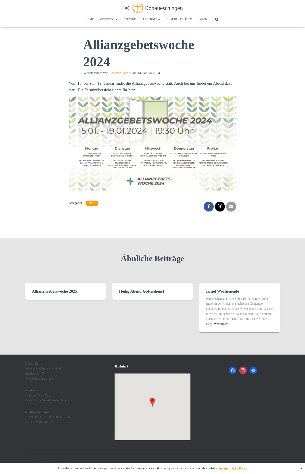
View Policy (239, 468)
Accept (223, 468)
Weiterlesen (221, 324)
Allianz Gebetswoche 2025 (54, 291)
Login (203, 19)
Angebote (150, 19)
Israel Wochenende (222, 291)
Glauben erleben (179, 19)
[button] (116, 19)
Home (90, 19)
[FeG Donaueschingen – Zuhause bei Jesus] (152, 7)
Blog (92, 203)
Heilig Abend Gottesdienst (141, 291)
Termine (130, 19)
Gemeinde (107, 19)
